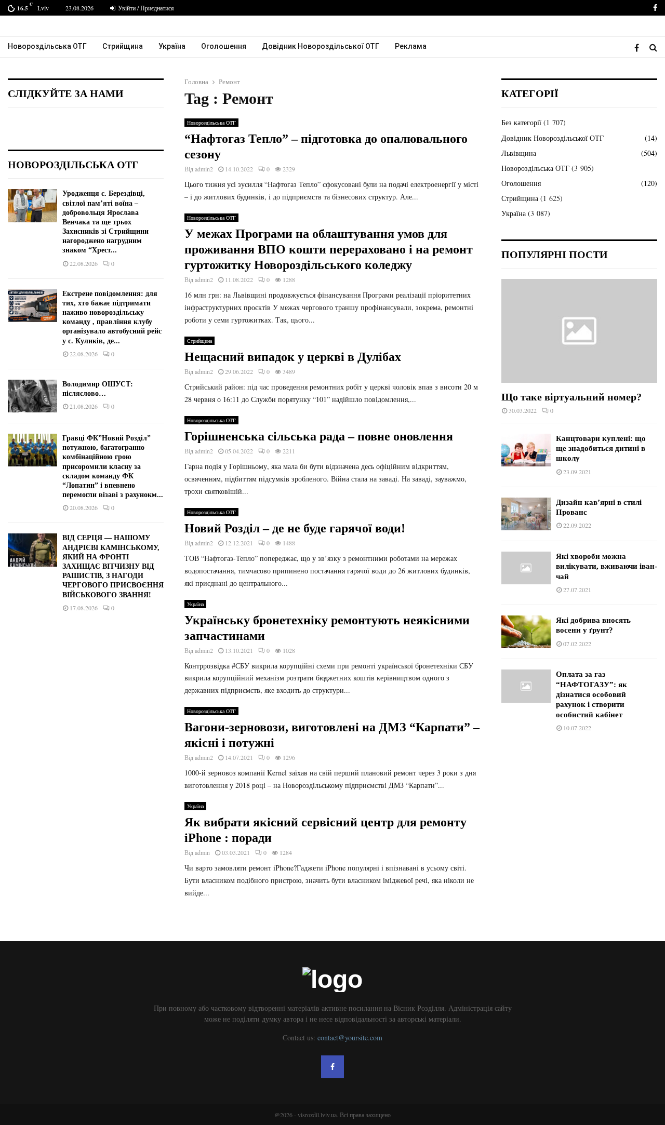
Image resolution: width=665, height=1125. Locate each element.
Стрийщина (122, 46)
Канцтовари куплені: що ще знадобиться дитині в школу (601, 448)
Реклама (411, 46)
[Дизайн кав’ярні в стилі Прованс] (526, 514)
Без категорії (521, 122)
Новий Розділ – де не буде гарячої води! (294, 528)
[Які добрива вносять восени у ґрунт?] (526, 631)
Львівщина (518, 153)
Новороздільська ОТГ (47, 46)
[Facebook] (639, 47)
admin (202, 852)
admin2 (204, 169)
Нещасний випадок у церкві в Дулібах (292, 357)
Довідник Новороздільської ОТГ (320, 46)
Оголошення (223, 46)
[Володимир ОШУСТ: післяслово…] (32, 396)
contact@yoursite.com (349, 1037)
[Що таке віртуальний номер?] (579, 331)
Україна (171, 46)
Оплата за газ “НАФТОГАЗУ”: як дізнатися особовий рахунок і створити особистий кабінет (591, 694)
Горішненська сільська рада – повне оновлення (318, 436)
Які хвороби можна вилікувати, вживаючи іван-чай (606, 566)
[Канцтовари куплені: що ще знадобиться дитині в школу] (526, 450)
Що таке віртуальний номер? (571, 397)
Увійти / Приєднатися (145, 8)
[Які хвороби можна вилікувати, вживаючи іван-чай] (526, 568)
